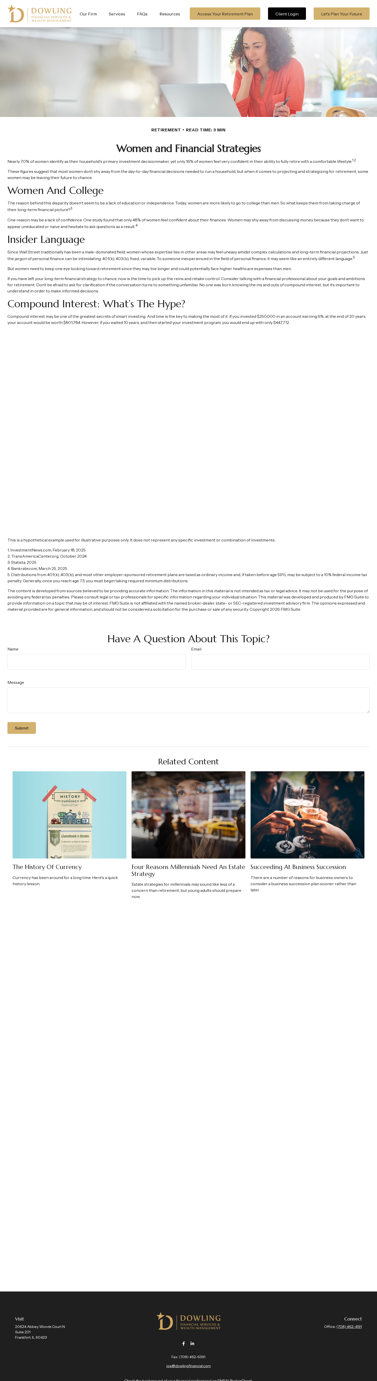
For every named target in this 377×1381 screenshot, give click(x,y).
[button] (88, 13)
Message (15, 682)
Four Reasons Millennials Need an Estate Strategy (188, 870)
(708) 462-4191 (349, 1326)
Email (196, 649)
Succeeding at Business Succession (298, 867)
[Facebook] (183, 1343)
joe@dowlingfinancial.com (188, 1366)
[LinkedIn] (192, 1343)
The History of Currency (47, 867)
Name (12, 649)
